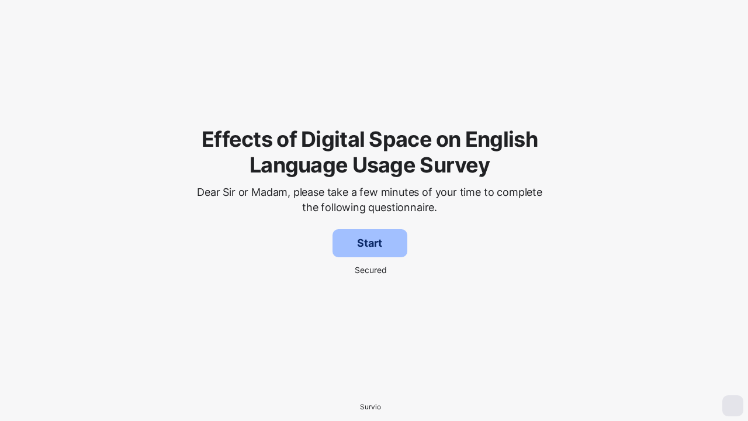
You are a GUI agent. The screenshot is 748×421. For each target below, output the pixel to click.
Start (369, 243)
